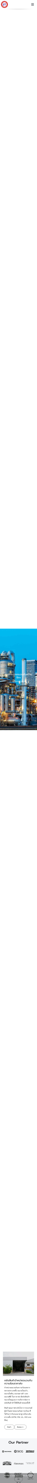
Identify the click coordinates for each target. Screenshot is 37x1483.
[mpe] (7, 1471)
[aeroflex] (18, 1459)
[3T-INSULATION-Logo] (4, 2)
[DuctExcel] (18, 1471)
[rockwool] (7, 1447)
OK (18, 1479)
